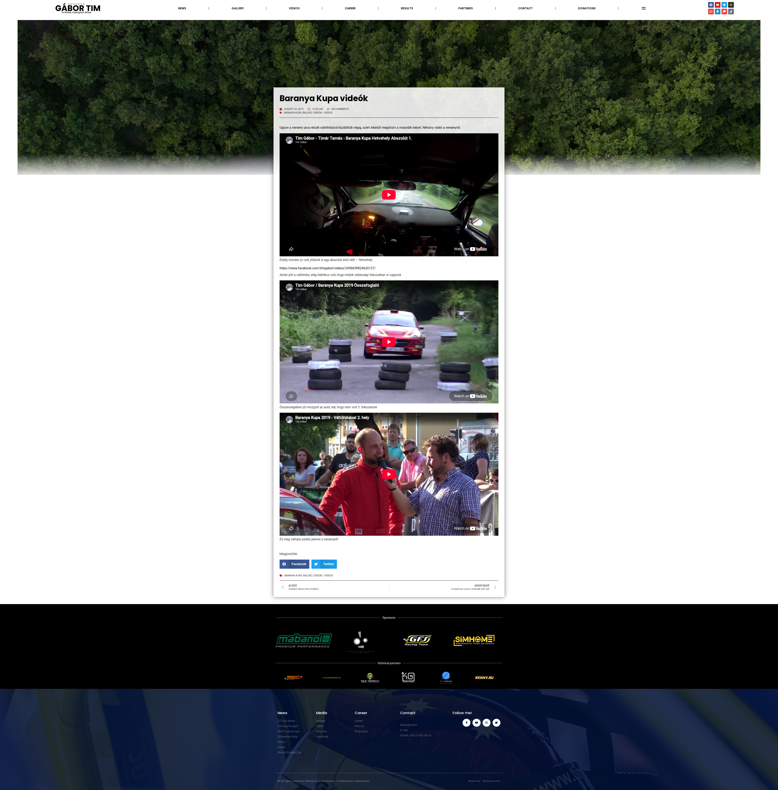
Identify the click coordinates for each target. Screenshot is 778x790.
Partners (465, 8)
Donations (587, 8)
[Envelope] (711, 11)
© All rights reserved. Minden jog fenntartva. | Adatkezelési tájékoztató (324, 781)
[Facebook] (711, 5)
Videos (294, 8)
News (182, 8)
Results (407, 8)
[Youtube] (717, 5)
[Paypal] (717, 11)
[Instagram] (731, 5)
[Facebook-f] (466, 723)
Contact (525, 8)
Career (350, 8)
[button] (294, 564)
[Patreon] (724, 11)
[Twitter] (724, 5)
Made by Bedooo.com (484, 781)
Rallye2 (307, 112)
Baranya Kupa (293, 112)
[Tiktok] (731, 11)
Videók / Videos (322, 112)
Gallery (238, 8)
